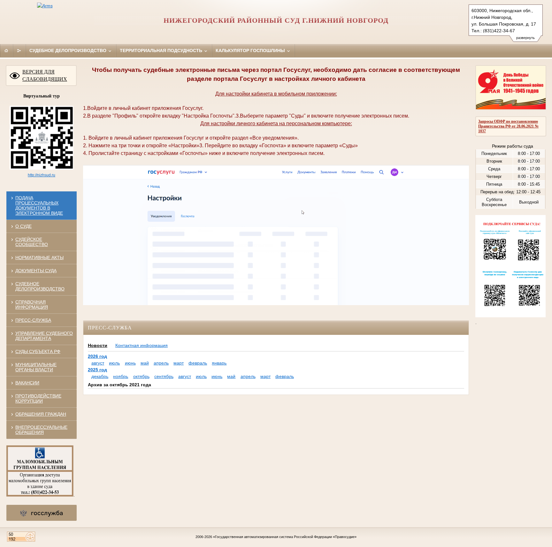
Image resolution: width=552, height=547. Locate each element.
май (145, 363)
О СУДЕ (23, 226)
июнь (130, 363)
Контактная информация (141, 345)
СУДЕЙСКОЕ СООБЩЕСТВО (31, 242)
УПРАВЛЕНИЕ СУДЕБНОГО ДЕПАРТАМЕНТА (44, 336)
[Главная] (6, 50)
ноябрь (120, 376)
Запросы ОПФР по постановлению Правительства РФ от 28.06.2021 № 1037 (508, 126)
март (178, 363)
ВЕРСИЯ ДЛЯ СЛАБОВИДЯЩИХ (44, 75)
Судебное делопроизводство (68, 50)
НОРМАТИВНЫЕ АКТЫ (39, 257)
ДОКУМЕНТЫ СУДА (36, 270)
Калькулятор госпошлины (251, 50)
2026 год (97, 356)
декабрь (99, 376)
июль (114, 363)
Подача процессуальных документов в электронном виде (39, 205)
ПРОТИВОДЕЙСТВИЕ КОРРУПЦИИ (38, 398)
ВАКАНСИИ (27, 382)
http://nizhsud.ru (41, 175)
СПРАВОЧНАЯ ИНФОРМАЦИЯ (31, 304)
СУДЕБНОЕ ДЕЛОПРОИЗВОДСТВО (40, 286)
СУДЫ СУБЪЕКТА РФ (37, 351)
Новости (97, 345)
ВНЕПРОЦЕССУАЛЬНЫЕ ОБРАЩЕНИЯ (41, 430)
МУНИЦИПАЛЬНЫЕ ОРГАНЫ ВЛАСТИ (36, 367)
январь (219, 363)
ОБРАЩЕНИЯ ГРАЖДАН (40, 414)
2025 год (97, 369)
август (97, 363)
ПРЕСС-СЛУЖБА (33, 320)
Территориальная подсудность (161, 50)
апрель (161, 363)
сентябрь (163, 376)
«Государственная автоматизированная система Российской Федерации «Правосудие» (284, 537)
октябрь (141, 376)
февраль (197, 363)
